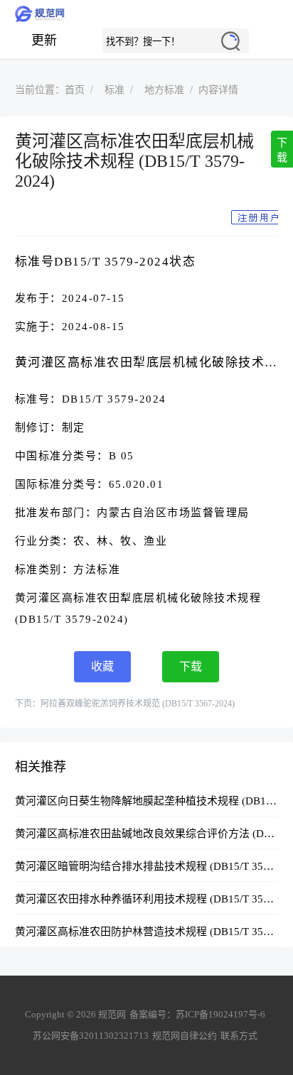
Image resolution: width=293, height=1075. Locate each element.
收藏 (102, 666)
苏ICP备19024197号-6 (220, 1014)
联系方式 (238, 1035)
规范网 (146, 14)
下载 (282, 150)
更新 (44, 40)
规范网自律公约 (184, 1035)
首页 (75, 89)
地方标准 (164, 89)
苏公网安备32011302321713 (91, 1035)
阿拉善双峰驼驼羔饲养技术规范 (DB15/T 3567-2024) (138, 704)
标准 (114, 89)
